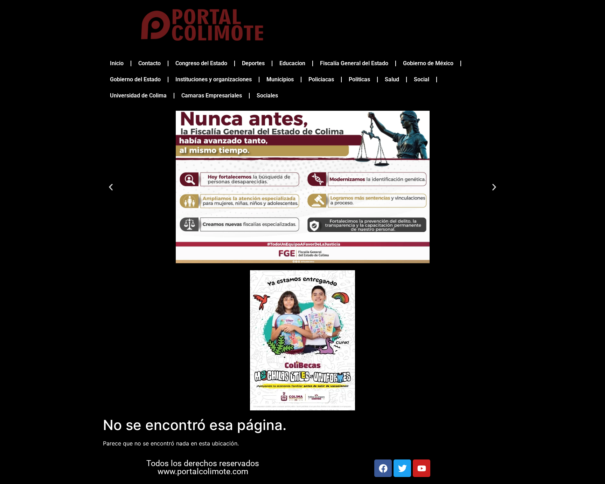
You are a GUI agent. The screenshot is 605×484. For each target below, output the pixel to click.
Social (421, 79)
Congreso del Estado (201, 63)
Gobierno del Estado (135, 79)
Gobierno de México (428, 63)
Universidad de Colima (138, 95)
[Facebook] (383, 468)
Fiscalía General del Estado (354, 63)
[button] (110, 187)
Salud (392, 79)
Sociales (267, 95)
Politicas (359, 79)
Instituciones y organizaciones (213, 79)
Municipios (280, 79)
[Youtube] (421, 468)
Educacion (292, 63)
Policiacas (321, 79)
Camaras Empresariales (211, 95)
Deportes (253, 63)
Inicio (117, 63)
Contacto (149, 63)
